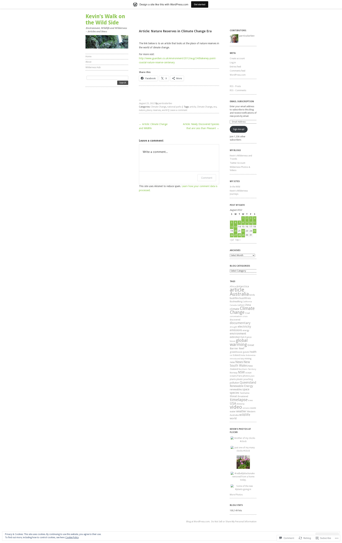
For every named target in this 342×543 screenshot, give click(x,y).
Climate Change (158, 107)
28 (239, 235)
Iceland (236, 355)
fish (242, 337)
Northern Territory (247, 369)
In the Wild (235, 186)
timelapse (239, 399)
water (233, 411)
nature (142, 110)
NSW (241, 372)
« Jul (232, 240)
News (239, 362)
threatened (243, 396)
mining (248, 358)
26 (231, 235)
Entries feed (235, 66)
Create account (237, 58)
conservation (236, 316)
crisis (245, 316)
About (88, 62)
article (193, 107)
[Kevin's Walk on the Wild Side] (107, 42)
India (242, 355)
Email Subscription (242, 101)
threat (233, 396)
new (232, 362)
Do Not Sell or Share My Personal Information (233, 521)
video (236, 407)
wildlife (244, 415)
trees (250, 400)
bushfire (234, 298)
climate (234, 309)
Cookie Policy (72, 537)
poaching (248, 379)
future (232, 341)
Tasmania (244, 393)
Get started (199, 4)
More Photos (236, 494)
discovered (235, 319)
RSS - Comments (238, 90)
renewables (236, 389)
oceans (233, 376)
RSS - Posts (235, 86)
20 (235, 231)
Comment (206, 177)
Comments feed (237, 71)
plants (233, 379)
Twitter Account (237, 163)
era (215, 107)
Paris (239, 375)
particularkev (165, 103)
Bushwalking (236, 301)
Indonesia (250, 355)
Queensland (248, 382)
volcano (246, 408)
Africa (233, 286)
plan (252, 376)
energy (246, 330)
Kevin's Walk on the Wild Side (105, 19)
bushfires (245, 298)
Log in (233, 62)
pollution (234, 382)
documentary (240, 323)
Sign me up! (238, 129)
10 (251, 222)
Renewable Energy (241, 386)
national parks (174, 107)
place (149, 110)
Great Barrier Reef (242, 346)
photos (246, 376)
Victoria (240, 403)
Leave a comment (178, 110)
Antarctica (242, 286)
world (165, 110)
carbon (240, 305)
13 (235, 227)
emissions (236, 330)
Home (88, 56)
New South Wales (240, 363)
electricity (244, 326)
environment (238, 333)
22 (243, 231)
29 (243, 235)
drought (233, 327)
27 (235, 235)
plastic (239, 379)
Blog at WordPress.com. (198, 521)
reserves (157, 110)
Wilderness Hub (93, 67)
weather (241, 411)
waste (253, 408)
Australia (239, 294)
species (234, 392)
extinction (235, 337)
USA (233, 403)
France (248, 337)
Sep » (237, 240)
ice (231, 355)
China (248, 305)
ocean (248, 372)
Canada (233, 305)
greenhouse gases (239, 352)
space (245, 389)
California (247, 301)
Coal (247, 313)
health (253, 351)
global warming (239, 342)
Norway (233, 372)
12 (231, 227)
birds (252, 295)
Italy (242, 359)
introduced (235, 359)
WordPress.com (238, 75)
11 (254, 222)
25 (254, 231)
